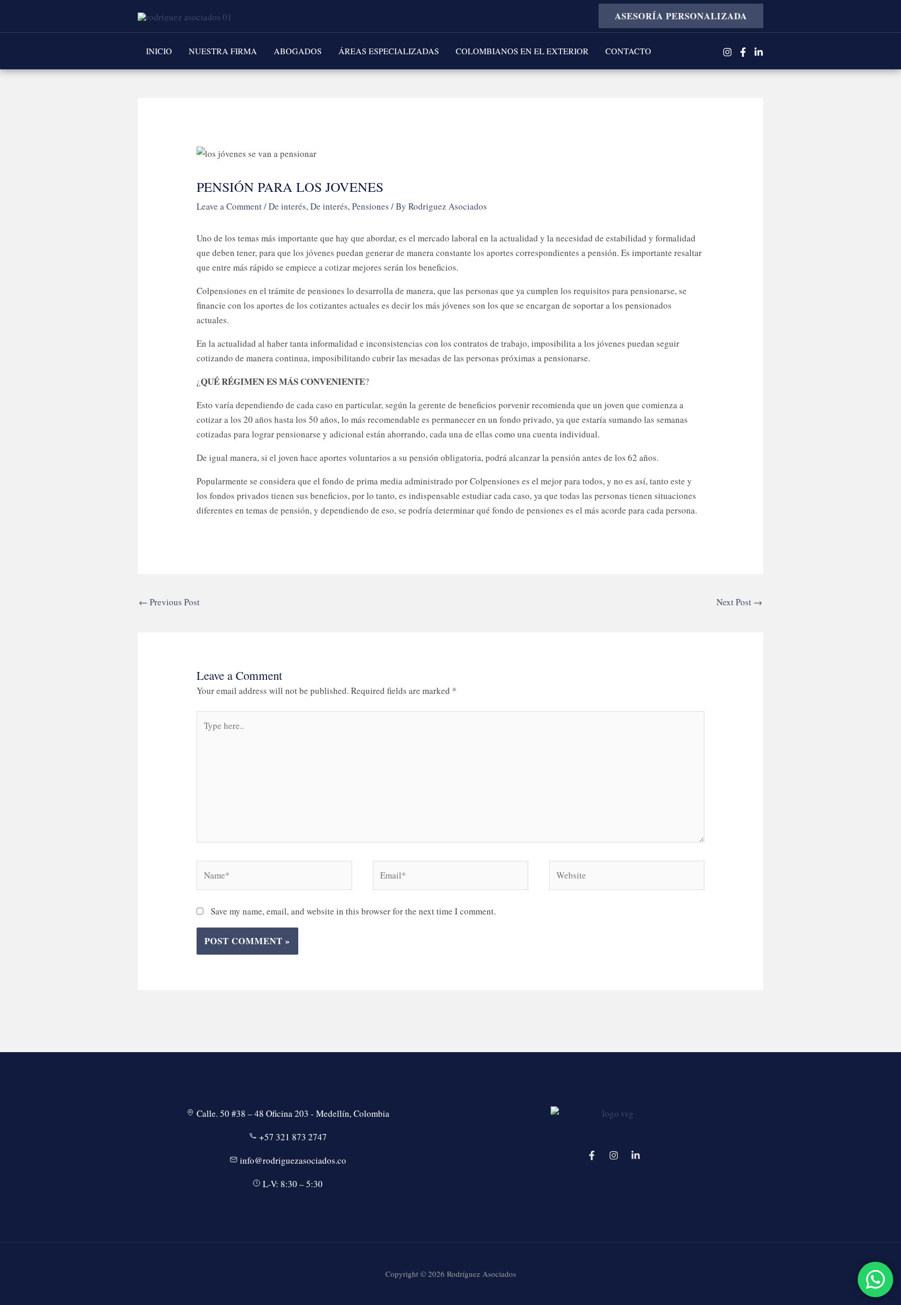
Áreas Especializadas (388, 50)
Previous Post (169, 602)
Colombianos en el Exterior (522, 50)
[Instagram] (727, 52)
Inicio (159, 50)
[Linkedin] (758, 52)
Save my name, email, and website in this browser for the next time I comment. (353, 911)
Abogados (298, 50)
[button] (676, 16)
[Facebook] (743, 52)
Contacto (628, 50)
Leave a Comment (229, 206)
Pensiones (370, 206)
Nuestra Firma (223, 50)
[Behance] (635, 1155)
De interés (287, 206)
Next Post (739, 602)
